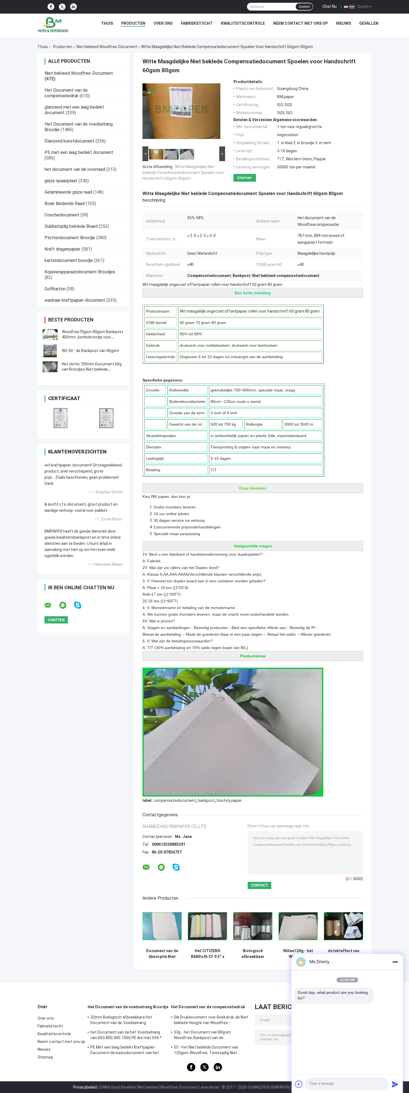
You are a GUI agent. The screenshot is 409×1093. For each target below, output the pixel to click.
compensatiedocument (174, 800)
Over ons (163, 23)
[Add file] (299, 1084)
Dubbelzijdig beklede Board (71, 226)
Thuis (107, 23)
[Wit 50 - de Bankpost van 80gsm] (50, 350)
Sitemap (45, 1057)
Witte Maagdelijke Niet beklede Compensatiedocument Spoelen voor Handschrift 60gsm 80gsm (183, 172)
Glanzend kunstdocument (69, 141)
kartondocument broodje (69, 260)
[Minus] (395, 962)
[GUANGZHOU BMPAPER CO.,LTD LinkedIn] (73, 6)
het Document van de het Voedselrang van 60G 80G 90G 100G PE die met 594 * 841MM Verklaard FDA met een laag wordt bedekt (126, 1036)
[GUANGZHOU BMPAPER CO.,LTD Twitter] (62, 7)
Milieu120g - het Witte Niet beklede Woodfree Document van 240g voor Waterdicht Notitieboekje (298, 954)
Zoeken (304, 7)
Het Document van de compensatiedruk (66, 93)
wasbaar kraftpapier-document (75, 300)
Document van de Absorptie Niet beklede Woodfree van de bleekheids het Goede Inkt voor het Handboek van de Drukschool (162, 954)
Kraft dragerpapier (62, 249)
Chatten (244, 178)
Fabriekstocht (197, 23)
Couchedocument (62, 215)
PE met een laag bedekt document (79, 152)
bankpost (206, 800)
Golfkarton (55, 288)
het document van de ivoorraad (75, 169)
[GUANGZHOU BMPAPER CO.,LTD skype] (81, 605)
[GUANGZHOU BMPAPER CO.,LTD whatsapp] (66, 605)
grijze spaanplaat (61, 180)
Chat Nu (329, 6)
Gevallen (368, 23)
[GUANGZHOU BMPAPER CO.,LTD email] (51, 605)
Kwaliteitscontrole (243, 23)
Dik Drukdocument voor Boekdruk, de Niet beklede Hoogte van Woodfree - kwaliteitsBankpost (211, 1021)
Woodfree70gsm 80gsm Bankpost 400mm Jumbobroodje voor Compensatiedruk (92, 337)
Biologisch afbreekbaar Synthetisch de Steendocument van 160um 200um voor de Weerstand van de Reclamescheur (252, 954)
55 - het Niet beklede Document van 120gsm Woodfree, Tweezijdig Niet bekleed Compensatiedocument (206, 1051)
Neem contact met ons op (300, 23)
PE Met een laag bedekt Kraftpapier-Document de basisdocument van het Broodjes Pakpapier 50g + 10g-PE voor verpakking (124, 1051)
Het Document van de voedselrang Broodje (128, 1007)
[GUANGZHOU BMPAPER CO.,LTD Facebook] (51, 6)
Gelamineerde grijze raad (68, 192)
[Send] (395, 1084)
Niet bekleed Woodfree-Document (107, 46)
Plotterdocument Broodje (70, 237)
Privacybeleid (85, 1087)
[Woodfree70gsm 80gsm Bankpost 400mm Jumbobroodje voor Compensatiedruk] (50, 334)
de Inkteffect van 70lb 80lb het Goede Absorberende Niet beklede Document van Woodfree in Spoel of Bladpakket (343, 954)
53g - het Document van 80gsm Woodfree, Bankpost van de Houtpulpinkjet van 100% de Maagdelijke (210, 1036)
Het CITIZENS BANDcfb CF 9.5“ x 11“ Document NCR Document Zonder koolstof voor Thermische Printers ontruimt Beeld (207, 954)
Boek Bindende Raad (65, 203)
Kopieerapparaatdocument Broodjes (80, 272)
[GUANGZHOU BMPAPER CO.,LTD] (52, 24)
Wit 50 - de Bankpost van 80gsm (90, 350)
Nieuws (343, 23)
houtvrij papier (229, 800)
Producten (133, 23)
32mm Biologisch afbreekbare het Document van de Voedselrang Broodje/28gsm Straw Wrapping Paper (125, 1021)
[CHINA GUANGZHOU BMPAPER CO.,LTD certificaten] (60, 418)
